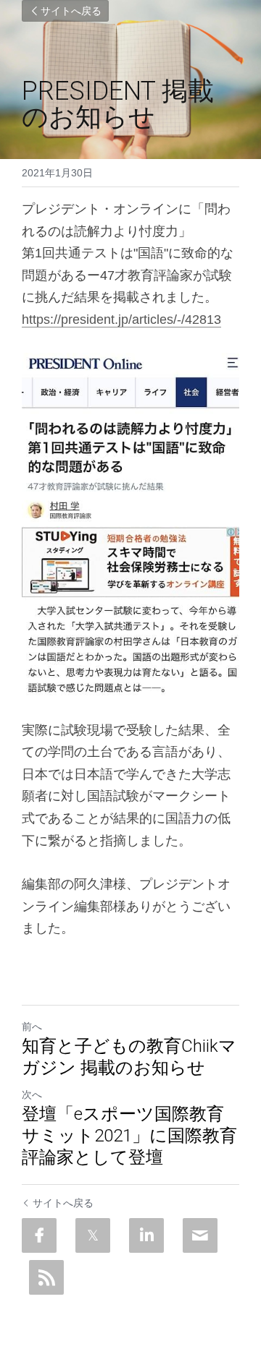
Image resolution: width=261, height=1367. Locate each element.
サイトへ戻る (71, 11)
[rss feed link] (46, 1277)
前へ (32, 1026)
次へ (32, 1094)
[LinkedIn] (146, 1235)
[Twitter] (92, 1235)
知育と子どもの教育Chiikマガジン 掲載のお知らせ (129, 1057)
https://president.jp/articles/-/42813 (121, 319)
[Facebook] (39, 1235)
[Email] (200, 1235)
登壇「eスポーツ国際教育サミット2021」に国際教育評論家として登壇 (129, 1135)
